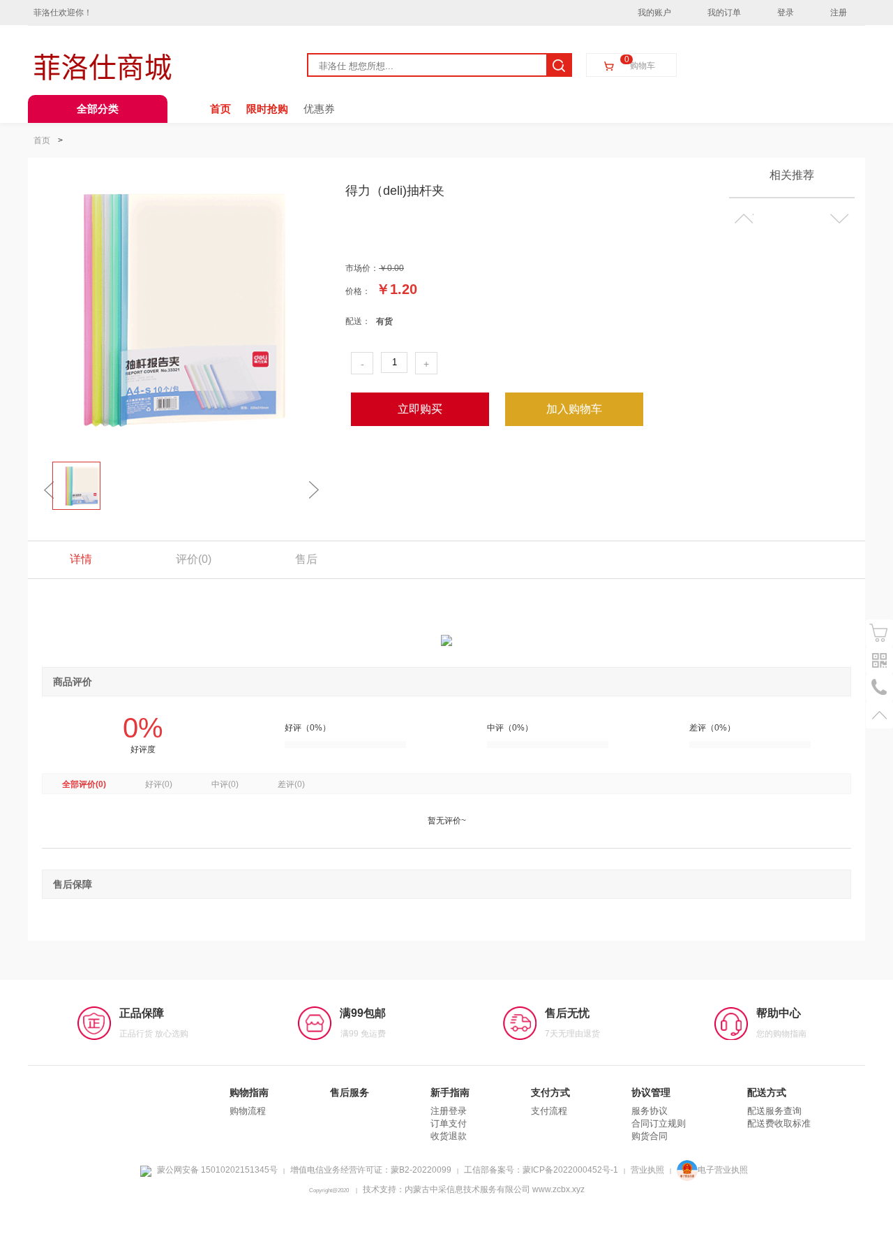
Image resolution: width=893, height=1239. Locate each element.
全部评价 (84, 784)
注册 (838, 12)
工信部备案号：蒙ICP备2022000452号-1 (541, 1170)
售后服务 (349, 1092)
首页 (220, 109)
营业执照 (647, 1170)
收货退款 (448, 1136)
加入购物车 (574, 409)
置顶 (879, 714)
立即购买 (420, 409)
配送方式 (766, 1092)
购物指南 (249, 1092)
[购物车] (879, 633)
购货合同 (649, 1136)
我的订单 (724, 12)
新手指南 (450, 1092)
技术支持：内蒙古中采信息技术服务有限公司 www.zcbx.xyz (474, 1189)
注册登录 (448, 1111)
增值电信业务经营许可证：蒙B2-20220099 (370, 1170)
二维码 (879, 660)
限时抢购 (267, 109)
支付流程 (549, 1111)
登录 (785, 12)
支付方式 (550, 1092)
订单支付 (448, 1123)
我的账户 (654, 12)
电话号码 (879, 687)
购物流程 (248, 1111)
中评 (225, 784)
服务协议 (649, 1111)
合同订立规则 (658, 1123)
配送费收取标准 (779, 1123)
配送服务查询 (774, 1111)
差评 (291, 784)
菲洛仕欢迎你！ (62, 12)
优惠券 (319, 109)
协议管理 (650, 1092)
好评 (158, 784)
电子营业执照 (723, 1170)
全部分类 (98, 109)
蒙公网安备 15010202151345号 (217, 1170)
